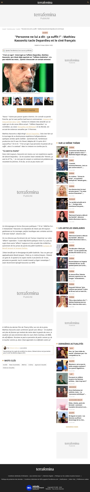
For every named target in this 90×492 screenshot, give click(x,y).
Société (18, 29)
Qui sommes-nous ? (35, 476)
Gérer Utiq (72, 479)
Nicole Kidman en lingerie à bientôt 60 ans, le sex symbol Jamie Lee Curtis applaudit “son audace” (78, 264)
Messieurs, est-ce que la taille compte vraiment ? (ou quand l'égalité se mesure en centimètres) (77, 367)
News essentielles (14, 365)
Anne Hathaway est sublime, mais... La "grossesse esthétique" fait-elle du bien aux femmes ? (77, 394)
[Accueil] (45, 2)
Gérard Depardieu (32, 134)
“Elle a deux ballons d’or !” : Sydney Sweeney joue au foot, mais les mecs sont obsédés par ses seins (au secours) (78, 304)
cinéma (30, 365)
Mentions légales (48, 476)
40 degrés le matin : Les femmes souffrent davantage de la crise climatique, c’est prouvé (77, 419)
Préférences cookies (83, 479)
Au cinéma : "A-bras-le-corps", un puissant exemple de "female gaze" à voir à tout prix (78, 179)
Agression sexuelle (40, 365)
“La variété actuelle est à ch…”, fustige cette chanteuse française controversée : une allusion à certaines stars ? (78, 206)
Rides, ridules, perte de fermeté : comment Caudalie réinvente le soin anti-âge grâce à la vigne (78, 406)
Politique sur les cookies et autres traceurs (67, 476)
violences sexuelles (8, 368)
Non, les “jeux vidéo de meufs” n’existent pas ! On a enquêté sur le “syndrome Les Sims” (78, 354)
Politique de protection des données (12, 479)
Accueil (4, 29)
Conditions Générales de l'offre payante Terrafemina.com (41, 479)
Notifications (63, 479)
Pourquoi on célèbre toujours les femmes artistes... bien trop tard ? (78, 379)
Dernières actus (11, 29)
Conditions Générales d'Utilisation (18, 476)
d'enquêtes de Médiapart (27, 127)
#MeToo (24, 365)
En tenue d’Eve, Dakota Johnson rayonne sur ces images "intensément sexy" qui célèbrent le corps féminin (77, 278)
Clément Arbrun (14, 348)
